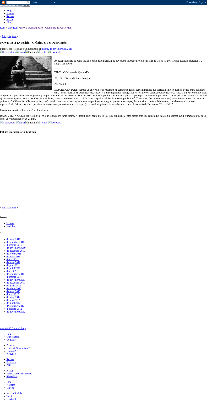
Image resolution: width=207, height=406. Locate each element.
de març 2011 (13, 256)
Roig (8, 10)
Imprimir (32, 52)
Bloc (8, 22)
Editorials (11, 362)
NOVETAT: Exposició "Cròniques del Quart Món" (46, 27)
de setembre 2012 (15, 305)
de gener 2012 (13, 285)
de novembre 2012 (16, 311)
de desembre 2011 (15, 282)
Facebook (56, 52)
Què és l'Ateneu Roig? (18, 348)
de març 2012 (13, 291)
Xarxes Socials (14, 393)
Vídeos (10, 223)
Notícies (10, 226)
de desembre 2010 (15, 250)
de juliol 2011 (13, 268)
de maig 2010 (13, 239)
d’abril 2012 (12, 294)
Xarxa (9, 19)
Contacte (11, 339)
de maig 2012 (13, 297)
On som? (11, 351)
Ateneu (10, 13)
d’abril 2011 (12, 259)
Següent (12, 36)
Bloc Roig (13, 27)
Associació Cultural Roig (13, 328)
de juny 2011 (13, 265)
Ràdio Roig (12, 376)
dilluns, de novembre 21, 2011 (56, 48)
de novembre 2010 (16, 247)
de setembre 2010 (15, 242)
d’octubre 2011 (14, 276)
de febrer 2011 (13, 253)
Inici (4, 36)
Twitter (43, 52)
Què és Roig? (13, 336)
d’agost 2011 (13, 271)
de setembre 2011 (15, 274)
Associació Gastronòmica (19, 373)
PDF (8, 365)
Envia (22, 52)
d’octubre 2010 (14, 245)
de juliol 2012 (13, 303)
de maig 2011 (13, 262)
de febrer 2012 (13, 288)
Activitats (11, 353)
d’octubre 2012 (14, 308)
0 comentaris (9, 52)
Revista (10, 16)
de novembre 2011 (15, 279)
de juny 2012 (13, 300)
